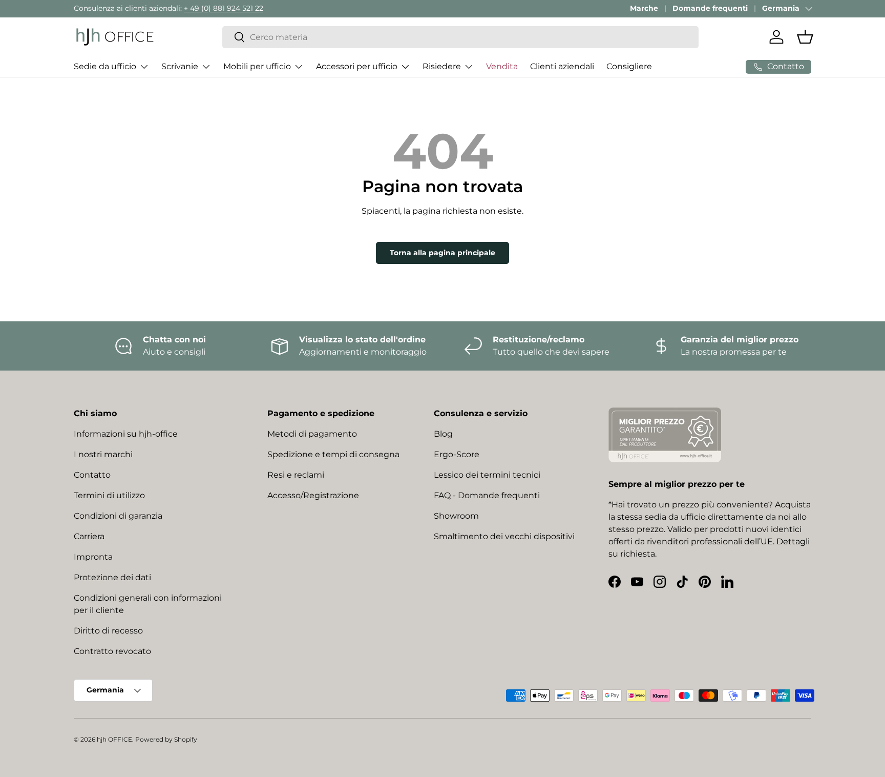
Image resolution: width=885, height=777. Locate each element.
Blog (443, 434)
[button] (805, 37)
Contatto (92, 475)
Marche (644, 8)
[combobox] (460, 37)
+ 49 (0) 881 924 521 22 (223, 8)
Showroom (456, 516)
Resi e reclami (295, 475)
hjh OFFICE (114, 739)
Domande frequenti (710, 8)
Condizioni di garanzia (118, 516)
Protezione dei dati (112, 577)
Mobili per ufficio (257, 66)
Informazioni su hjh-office (126, 434)
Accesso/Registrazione (313, 495)
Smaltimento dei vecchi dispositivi (504, 536)
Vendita (502, 66)
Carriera (89, 536)
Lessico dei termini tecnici (487, 475)
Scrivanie (179, 66)
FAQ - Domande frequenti (487, 495)
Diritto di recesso (108, 631)
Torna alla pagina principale (442, 252)
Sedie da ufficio (105, 66)
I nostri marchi (103, 454)
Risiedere (442, 66)
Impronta (93, 557)
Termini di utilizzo (109, 495)
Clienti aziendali (562, 66)
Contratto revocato (112, 651)
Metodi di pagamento (312, 434)
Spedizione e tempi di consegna (333, 454)
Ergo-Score (456, 454)
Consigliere (629, 66)
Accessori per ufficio (356, 66)
